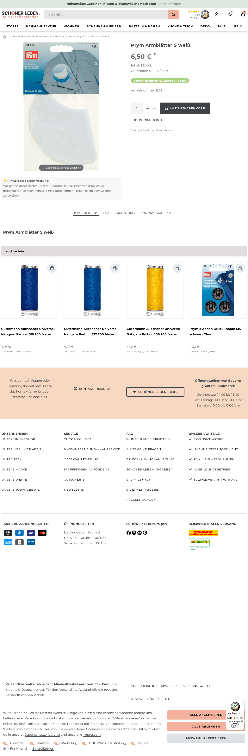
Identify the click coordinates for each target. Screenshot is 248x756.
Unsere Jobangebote (21, 489)
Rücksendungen (141, 499)
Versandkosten (165, 130)
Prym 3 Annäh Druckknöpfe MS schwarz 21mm (215, 331)
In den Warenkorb (187, 108)
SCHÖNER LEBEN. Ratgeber (149, 469)
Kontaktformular (95, 389)
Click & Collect (77, 439)
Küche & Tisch (180, 26)
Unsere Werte (14, 479)
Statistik (43, 743)
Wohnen (71, 26)
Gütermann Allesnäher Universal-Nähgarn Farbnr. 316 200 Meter (28, 331)
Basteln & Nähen (144, 26)
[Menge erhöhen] (147, 108)
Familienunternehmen (214, 459)
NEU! (238, 26)
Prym (69, 36)
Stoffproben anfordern (86, 469)
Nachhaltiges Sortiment (216, 449)
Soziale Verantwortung (216, 479)
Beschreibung (86, 213)
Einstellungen (43, 748)
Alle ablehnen (206, 726)
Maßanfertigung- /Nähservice (92, 449)
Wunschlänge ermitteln (148, 439)
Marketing (69, 743)
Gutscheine (74, 479)
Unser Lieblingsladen (21, 449)
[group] (29, 289)
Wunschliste (151, 120)
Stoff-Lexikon (139, 479)
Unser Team (12, 459)
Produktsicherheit (158, 213)
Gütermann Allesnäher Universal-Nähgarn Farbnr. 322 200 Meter (91, 331)
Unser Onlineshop (18, 439)
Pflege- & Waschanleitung (150, 459)
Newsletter (74, 489)
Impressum (92, 734)
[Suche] (173, 14)
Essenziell (17, 743)
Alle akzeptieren (206, 715)
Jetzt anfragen (170, 4)
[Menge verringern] (154, 108)
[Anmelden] (216, 14)
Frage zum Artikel (119, 213)
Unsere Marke (14, 469)
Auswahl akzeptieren (206, 738)
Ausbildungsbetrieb (212, 469)
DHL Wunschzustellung (107, 743)
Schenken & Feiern (104, 26)
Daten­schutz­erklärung (42, 734)
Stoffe (12, 26)
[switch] (235, 725)
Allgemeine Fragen (143, 449)
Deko (205, 26)
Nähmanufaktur (41, 26)
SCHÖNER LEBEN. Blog (158, 392)
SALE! (221, 26)
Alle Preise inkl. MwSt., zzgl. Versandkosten (171, 686)
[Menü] (241, 702)
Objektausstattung (81, 459)
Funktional (18, 748)
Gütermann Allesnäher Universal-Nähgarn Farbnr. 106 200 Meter (154, 331)
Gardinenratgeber (143, 489)
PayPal (143, 743)
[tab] (86, 213)
